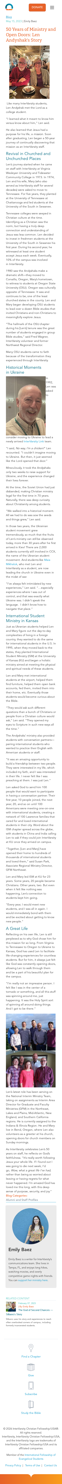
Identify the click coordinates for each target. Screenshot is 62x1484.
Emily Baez (20, 1250)
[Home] (9, 7)
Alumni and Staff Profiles (22, 1200)
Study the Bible (31, 1413)
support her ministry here (33, 1280)
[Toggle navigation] (52, 7)
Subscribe (31, 1394)
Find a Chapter (31, 1356)
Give (31, 1375)
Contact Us (50, 1465)
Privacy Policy (13, 1465)
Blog (9, 17)
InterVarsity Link (34, 441)
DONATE (37, 7)
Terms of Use (32, 1465)
